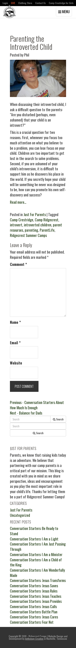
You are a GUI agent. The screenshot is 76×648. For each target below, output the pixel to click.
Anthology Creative (34, 638)
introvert (16, 224)
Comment (18, 264)
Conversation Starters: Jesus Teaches (35, 596)
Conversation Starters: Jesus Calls (33, 606)
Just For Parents (35, 214)
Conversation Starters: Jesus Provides (36, 601)
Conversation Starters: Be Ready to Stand (34, 531)
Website (16, 363)
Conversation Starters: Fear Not (32, 622)
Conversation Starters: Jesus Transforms (38, 580)
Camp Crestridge (21, 219)
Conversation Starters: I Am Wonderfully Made (37, 572)
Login (5, 3)
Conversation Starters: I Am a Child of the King (36, 562)
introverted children (37, 224)
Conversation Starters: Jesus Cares (34, 616)
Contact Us (40, 3)
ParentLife (47, 230)
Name (15, 322)
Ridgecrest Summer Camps (28, 235)
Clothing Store (25, 3)
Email (15, 342)
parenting (31, 230)
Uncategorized (20, 515)
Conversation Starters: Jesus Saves (34, 585)
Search (59, 419)
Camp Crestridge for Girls (61, 3)
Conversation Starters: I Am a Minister (36, 554)
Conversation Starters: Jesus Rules (33, 591)
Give (13, 3)
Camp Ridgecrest (46, 219)
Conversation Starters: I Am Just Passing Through (38, 546)
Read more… (18, 202)
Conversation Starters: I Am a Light (34, 538)
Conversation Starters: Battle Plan (33, 611)
